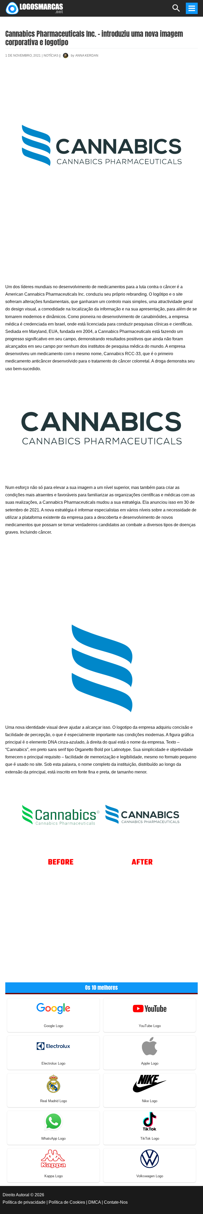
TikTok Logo (149, 1138)
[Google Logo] (53, 1008)
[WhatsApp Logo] (53, 1121)
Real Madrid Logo (53, 1101)
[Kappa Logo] (53, 1158)
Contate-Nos (116, 1202)
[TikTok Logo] (150, 1121)
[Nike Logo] (150, 1083)
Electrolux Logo (53, 1063)
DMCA (94, 1202)
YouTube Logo (150, 1026)
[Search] (176, 10)
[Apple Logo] (150, 1045)
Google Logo (53, 1026)
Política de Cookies (67, 1202)
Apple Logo (149, 1063)
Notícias (51, 55)
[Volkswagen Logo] (150, 1158)
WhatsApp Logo (53, 1138)
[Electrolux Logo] (53, 1045)
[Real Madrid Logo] (53, 1083)
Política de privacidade (24, 1202)
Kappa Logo (53, 1176)
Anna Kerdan (86, 55)
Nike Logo (149, 1101)
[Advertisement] (101, 81)
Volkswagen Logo (149, 1176)
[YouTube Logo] (150, 1008)
